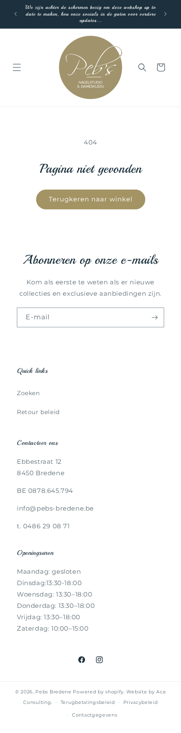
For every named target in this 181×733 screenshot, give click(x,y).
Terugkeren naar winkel (91, 199)
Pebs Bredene (53, 692)
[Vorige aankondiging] (15, 14)
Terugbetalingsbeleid (88, 702)
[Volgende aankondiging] (165, 14)
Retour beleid (38, 412)
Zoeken (28, 393)
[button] (17, 67)
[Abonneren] (154, 317)
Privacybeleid (140, 702)
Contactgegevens (94, 715)
